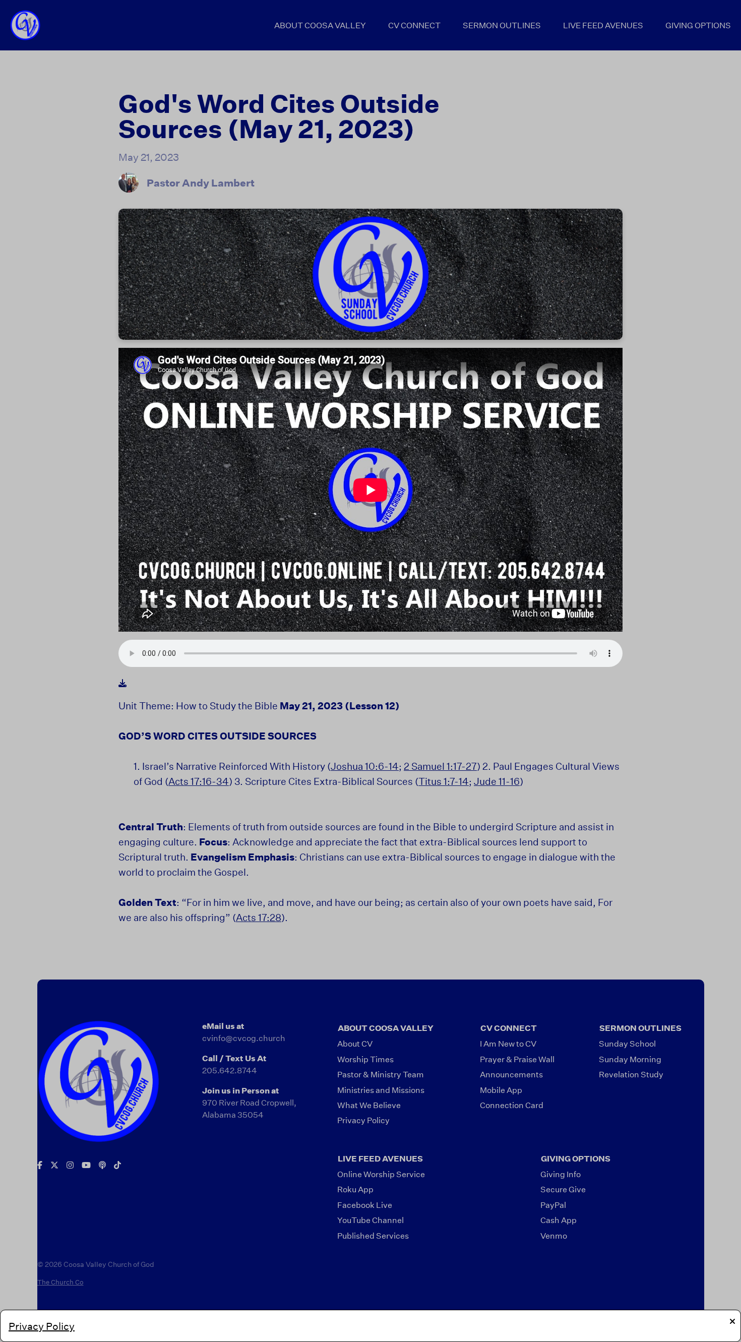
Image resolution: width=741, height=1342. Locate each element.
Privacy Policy (42, 1325)
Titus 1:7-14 (443, 781)
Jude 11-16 (497, 781)
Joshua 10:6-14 (365, 766)
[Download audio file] (122, 683)
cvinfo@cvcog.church (243, 1037)
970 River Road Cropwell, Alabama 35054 (249, 1108)
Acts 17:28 (258, 917)
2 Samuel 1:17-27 (440, 766)
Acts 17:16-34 (198, 781)
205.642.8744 (229, 1070)
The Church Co (60, 1282)
